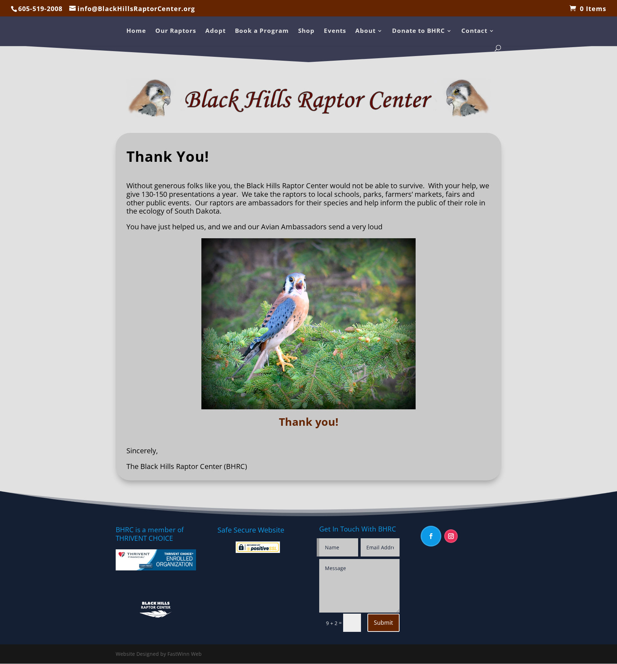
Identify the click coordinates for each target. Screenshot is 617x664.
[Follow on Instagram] (451, 536)
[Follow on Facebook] (431, 536)
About (365, 31)
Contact (474, 31)
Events (335, 31)
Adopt (215, 31)
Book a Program (262, 31)
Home (136, 31)
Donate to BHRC (418, 31)
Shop (306, 31)
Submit (383, 622)
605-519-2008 (40, 8)
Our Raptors (175, 31)
